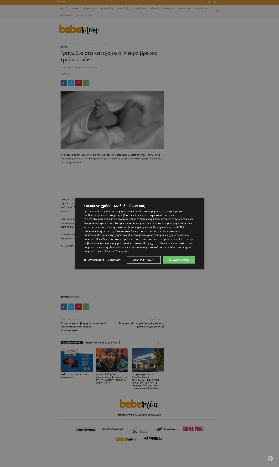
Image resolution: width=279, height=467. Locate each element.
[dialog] (139, 233)
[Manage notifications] (270, 458)
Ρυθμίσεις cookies (94, 251)
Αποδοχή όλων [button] (179, 259)
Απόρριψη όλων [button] (143, 259)
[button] (102, 260)
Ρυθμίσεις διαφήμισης (96, 247)
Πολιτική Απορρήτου (117, 251)
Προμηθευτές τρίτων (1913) (168, 227)
